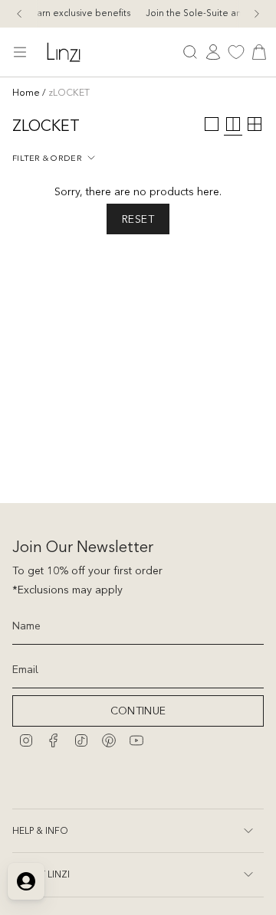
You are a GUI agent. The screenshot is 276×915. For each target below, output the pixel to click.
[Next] (257, 14)
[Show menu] (20, 52)
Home (26, 92)
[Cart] (259, 52)
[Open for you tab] (26, 881)
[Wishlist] (236, 52)
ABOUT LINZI (41, 874)
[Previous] (19, 14)
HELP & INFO (40, 830)
